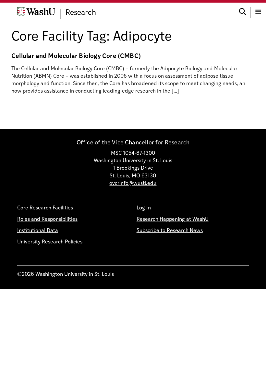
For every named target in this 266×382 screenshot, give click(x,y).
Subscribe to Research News (170, 230)
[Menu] (258, 11)
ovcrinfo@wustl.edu (132, 183)
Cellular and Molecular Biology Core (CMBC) (76, 56)
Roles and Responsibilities (47, 219)
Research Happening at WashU (173, 219)
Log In (144, 208)
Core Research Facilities (45, 208)
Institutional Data (37, 230)
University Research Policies (49, 242)
